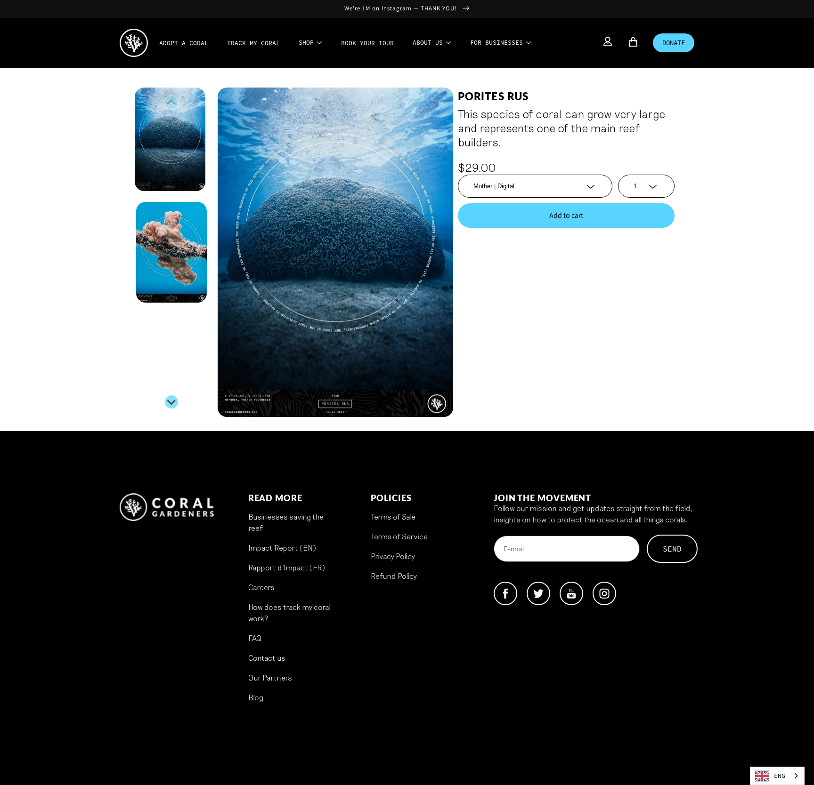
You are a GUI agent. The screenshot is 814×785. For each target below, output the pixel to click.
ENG (779, 776)
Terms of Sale (393, 516)
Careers (261, 587)
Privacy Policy (393, 556)
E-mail (514, 549)
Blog (255, 697)
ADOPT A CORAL (183, 43)
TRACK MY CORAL (253, 43)
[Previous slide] (171, 102)
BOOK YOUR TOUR (367, 43)
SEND (672, 548)
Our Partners (270, 677)
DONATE (673, 43)
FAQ (254, 637)
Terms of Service (399, 536)
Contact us (266, 657)
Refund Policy (394, 575)
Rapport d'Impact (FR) (286, 567)
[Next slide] (171, 401)
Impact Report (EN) (282, 547)
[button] (171, 139)
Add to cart (566, 215)
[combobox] (777, 776)
